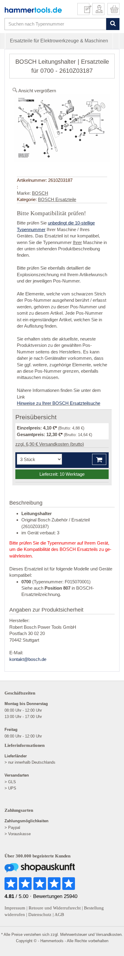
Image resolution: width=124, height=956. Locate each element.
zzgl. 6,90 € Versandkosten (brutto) (49, 444)
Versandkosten (109, 934)
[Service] (85, 9)
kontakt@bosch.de (27, 659)
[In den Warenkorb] (99, 459)
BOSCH (40, 193)
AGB (59, 914)
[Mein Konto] (98, 9)
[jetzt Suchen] (113, 24)
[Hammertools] (33, 10)
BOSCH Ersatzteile (57, 199)
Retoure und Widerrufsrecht (55, 908)
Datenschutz (39, 914)
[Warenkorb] (113, 9)
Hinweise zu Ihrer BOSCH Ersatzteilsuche (58, 403)
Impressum (15, 908)
